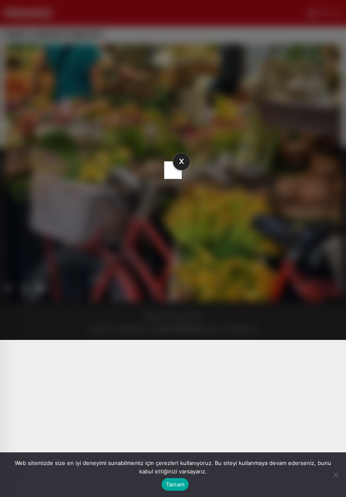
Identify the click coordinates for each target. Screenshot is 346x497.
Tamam (175, 484)
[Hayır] (335, 474)
